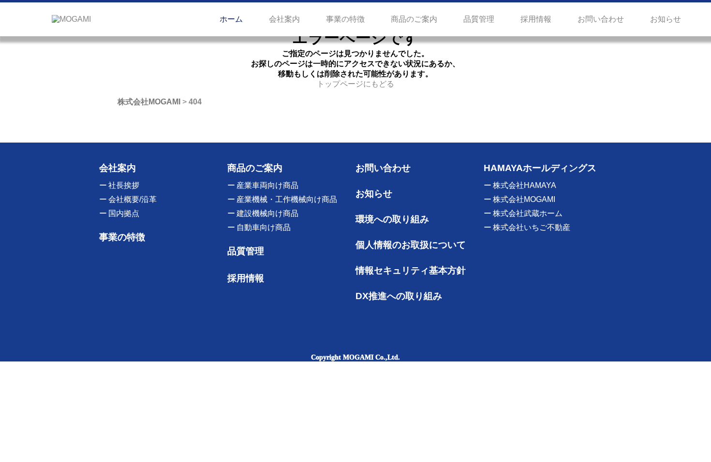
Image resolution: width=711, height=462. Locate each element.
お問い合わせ (601, 19)
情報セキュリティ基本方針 (411, 270)
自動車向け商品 (264, 227)
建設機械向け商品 (267, 213)
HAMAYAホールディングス (540, 168)
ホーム (231, 19)
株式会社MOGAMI (524, 199)
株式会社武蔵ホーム (528, 213)
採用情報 (535, 19)
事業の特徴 (345, 19)
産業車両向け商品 (267, 185)
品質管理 (478, 19)
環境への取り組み (392, 219)
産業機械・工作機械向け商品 (287, 199)
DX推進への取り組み (399, 296)
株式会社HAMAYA (524, 185)
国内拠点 (123, 213)
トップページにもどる (355, 84)
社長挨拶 (123, 185)
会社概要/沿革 (132, 199)
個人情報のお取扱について (411, 245)
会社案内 (284, 19)
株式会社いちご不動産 (531, 227)
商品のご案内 (414, 19)
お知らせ (665, 19)
